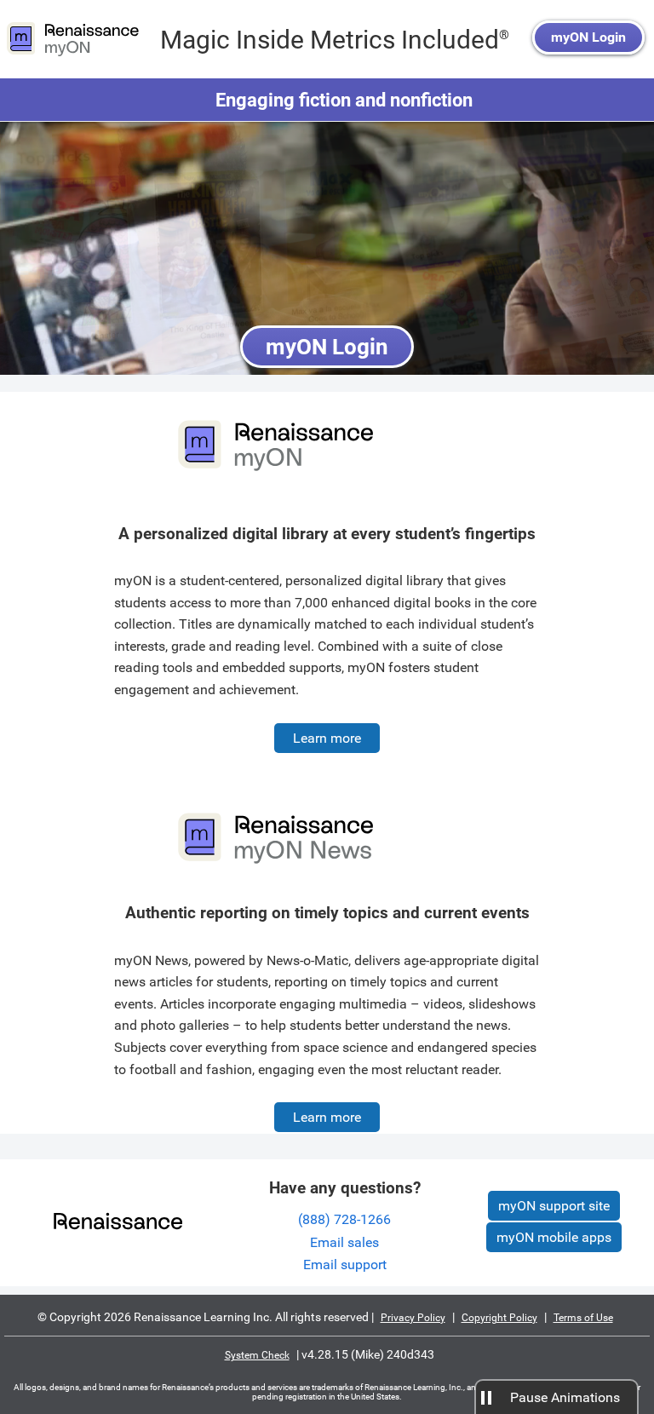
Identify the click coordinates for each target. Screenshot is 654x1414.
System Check (257, 1355)
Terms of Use (583, 1318)
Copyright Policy (499, 1318)
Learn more (327, 738)
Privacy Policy (413, 1318)
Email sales (344, 1242)
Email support (345, 1264)
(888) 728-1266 (344, 1219)
